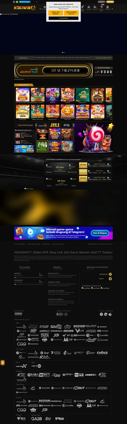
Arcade (88, 9)
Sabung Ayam (101, 10)
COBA (43, 132)
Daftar (110, 2)
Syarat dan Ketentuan (58, 244)
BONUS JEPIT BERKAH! (56, 13)
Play (35, 72)
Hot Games (45, 9)
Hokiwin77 (16, 256)
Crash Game (82, 10)
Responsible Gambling (34, 244)
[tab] (43, 125)
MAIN (23, 94)
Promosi (107, 9)
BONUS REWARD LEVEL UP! (71, 13)
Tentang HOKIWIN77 (20, 244)
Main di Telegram (25, 2)
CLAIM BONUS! (63, 18)
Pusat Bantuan (46, 244)
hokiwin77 (101, 278)
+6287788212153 (103, 274)
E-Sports (95, 9)
